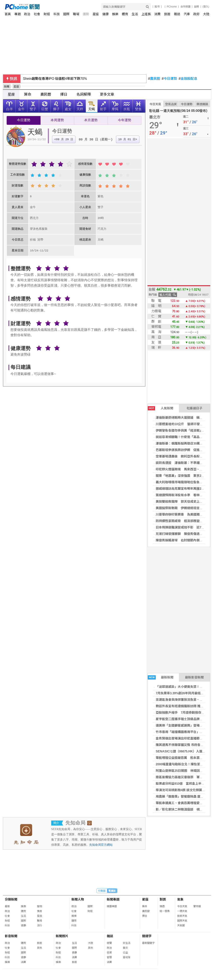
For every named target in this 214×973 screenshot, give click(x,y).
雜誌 (177, 14)
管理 (109, 957)
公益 (125, 952)
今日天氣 (155, 104)
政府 (196, 14)
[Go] (147, 6)
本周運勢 (57, 120)
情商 (39, 911)
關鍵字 (147, 936)
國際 (66, 14)
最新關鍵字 (148, 943)
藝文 (125, 947)
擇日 (63, 94)
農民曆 (154, 78)
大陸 (206, 14)
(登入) (206, 6)
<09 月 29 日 (63, 139)
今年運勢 (124, 120)
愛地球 (126, 957)
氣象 (180, 899)
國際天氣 (182, 920)
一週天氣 (182, 911)
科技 (57, 14)
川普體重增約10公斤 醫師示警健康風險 (184, 424)
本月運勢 (91, 120)
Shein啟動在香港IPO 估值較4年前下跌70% (55, 78)
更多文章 (107, 94)
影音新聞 (11, 936)
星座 (96, 14)
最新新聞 (161, 677)
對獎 (163, 899)
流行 (39, 925)
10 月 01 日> (127, 139)
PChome (172, 6)
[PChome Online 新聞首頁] (56, 6)
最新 (7, 906)
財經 (47, 14)
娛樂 (115, 14)
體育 (125, 14)
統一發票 (165, 911)
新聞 (6, 86)
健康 (105, 14)
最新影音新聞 (194, 677)
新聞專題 (113, 899)
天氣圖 (181, 925)
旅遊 (167, 14)
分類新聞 (11, 899)
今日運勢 (169, 78)
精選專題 (112, 906)
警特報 (197, 906)
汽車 (187, 14)
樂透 (162, 906)
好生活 (126, 943)
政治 (27, 14)
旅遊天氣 (182, 915)
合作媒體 (185, 6)
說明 (196, 6)
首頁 (8, 14)
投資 (109, 952)
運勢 (86, 14)
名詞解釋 (83, 94)
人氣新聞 (161, 408)
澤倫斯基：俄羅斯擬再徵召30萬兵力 (181, 443)
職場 (76, 14)
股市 (157, 6)
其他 (39, 947)
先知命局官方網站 (101, 844)
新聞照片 (62, 936)
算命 (27, 94)
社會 (37, 14)
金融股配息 (188, 78)
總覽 (109, 943)
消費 (157, 14)
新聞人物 (77, 899)
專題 (17, 14)
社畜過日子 (194, 408)
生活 (135, 14)
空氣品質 (171, 104)
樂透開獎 (202, 104)
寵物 (39, 906)
